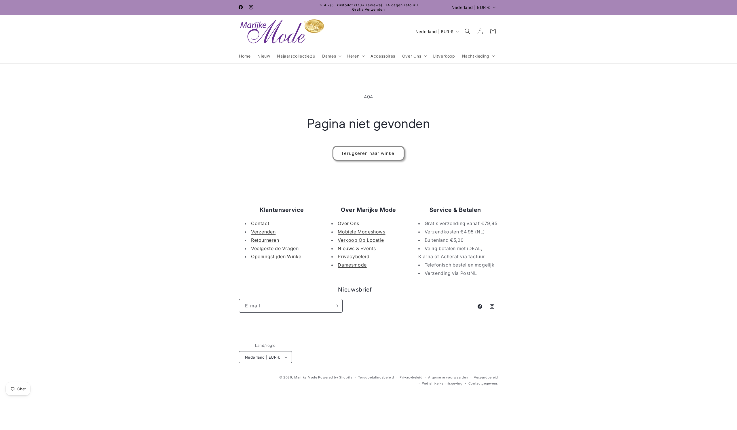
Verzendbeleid (486, 377)
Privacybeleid (353, 256)
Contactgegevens (483, 383)
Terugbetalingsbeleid (376, 377)
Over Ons (348, 223)
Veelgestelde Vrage (273, 248)
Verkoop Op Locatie (361, 240)
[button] (331, 56)
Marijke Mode (305, 377)
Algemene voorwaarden (448, 377)
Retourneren (265, 240)
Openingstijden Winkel (277, 256)
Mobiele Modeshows (361, 232)
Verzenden (263, 232)
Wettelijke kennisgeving (442, 383)
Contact (260, 223)
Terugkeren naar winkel (368, 153)
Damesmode (352, 265)
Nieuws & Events (357, 248)
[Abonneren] (336, 306)
